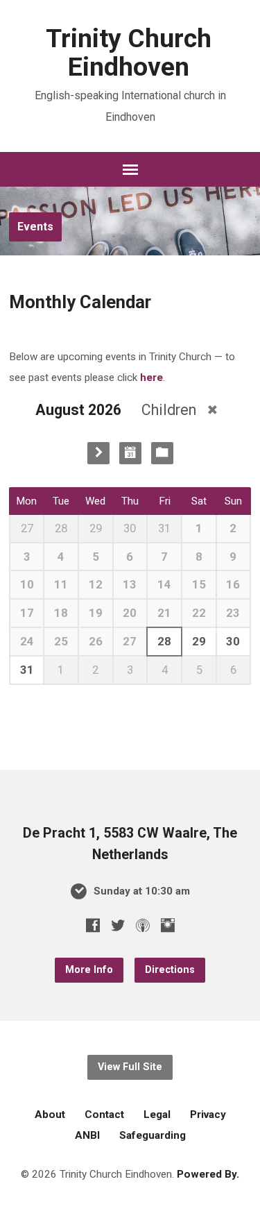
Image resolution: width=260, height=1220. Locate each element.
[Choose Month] (130, 453)
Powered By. (208, 1174)
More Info (89, 970)
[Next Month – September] (98, 453)
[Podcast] (143, 925)
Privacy (208, 1114)
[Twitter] (118, 925)
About (50, 1114)
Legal (157, 1114)
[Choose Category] (162, 453)
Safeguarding (152, 1135)
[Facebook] (93, 925)
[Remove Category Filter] (212, 409)
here (151, 377)
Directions (170, 970)
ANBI (87, 1135)
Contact (104, 1114)
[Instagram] (168, 925)
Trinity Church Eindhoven (128, 52)
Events (35, 226)
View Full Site (130, 1067)
